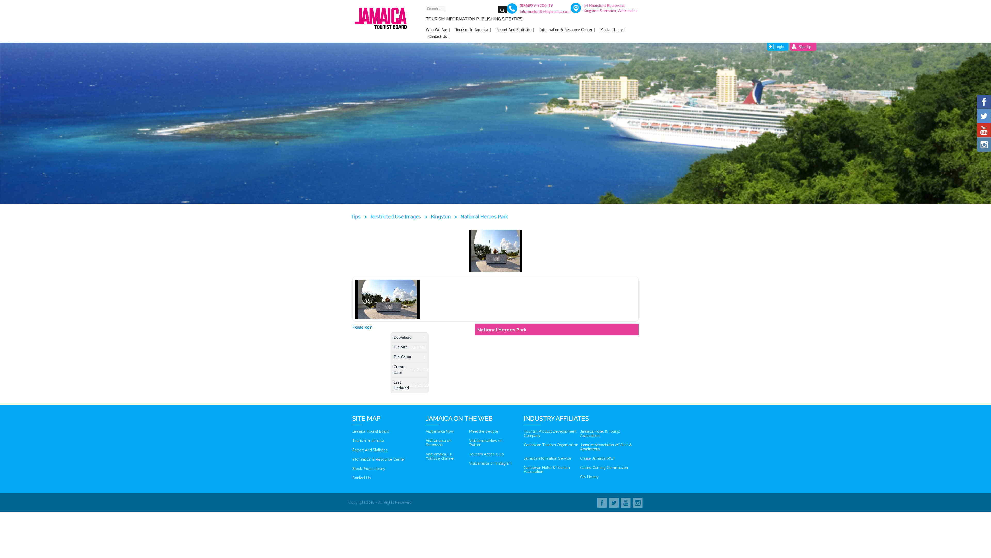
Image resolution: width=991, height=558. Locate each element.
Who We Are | (438, 29)
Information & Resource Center (378, 459)
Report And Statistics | (515, 29)
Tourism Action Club (486, 454)
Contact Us (361, 478)
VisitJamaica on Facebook (438, 443)
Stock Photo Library (368, 469)
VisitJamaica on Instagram (490, 463)
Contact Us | (439, 36)
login (779, 46)
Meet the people (483, 431)
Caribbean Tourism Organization (551, 445)
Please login (362, 327)
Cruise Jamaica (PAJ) (597, 458)
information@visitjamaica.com (542, 11)
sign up (805, 46)
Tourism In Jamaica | (473, 29)
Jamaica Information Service (547, 458)
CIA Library (589, 477)
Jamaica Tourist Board (370, 431)
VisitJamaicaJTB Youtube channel (440, 456)
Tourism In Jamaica (368, 441)
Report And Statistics (369, 450)
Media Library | (613, 29)
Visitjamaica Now (440, 431)
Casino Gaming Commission (604, 468)
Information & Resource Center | (567, 29)
